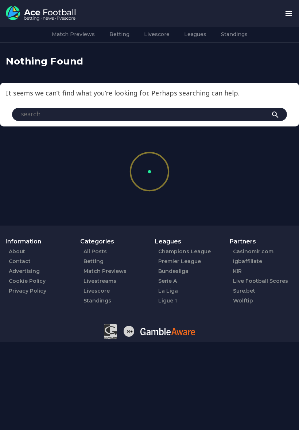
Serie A (167, 281)
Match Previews (73, 34)
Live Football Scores (260, 281)
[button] (288, 13)
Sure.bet (244, 291)
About (17, 251)
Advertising (24, 271)
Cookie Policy (27, 281)
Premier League (179, 261)
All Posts (95, 251)
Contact (20, 261)
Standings (234, 34)
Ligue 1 (167, 300)
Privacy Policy (27, 291)
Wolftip (243, 300)
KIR (237, 271)
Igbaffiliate (247, 261)
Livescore (157, 34)
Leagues (195, 34)
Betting (119, 34)
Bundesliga (173, 271)
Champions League (184, 251)
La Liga (168, 291)
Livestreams (100, 281)
